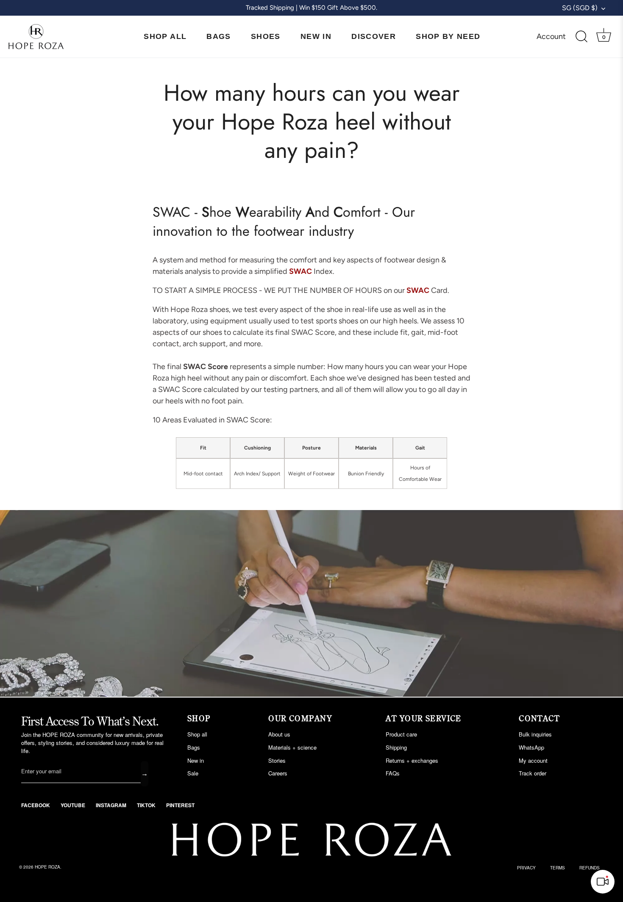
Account (551, 36)
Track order (532, 773)
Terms (557, 868)
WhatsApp (531, 747)
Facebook (35, 805)
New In (315, 36)
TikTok (146, 805)
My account (533, 760)
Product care (401, 734)
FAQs (393, 773)
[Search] (581, 37)
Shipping (396, 747)
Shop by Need (448, 36)
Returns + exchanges (412, 760)
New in (195, 760)
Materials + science (292, 747)
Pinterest (180, 805)
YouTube (73, 805)
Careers (277, 773)
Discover (373, 36)
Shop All (165, 36)
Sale (192, 773)
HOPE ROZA (47, 867)
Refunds (589, 868)
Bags (218, 36)
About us (279, 734)
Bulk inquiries (535, 734)
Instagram (111, 805)
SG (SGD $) (580, 8)
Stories (277, 760)
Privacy (526, 868)
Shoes (266, 36)
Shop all (197, 734)
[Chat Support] (603, 882)
